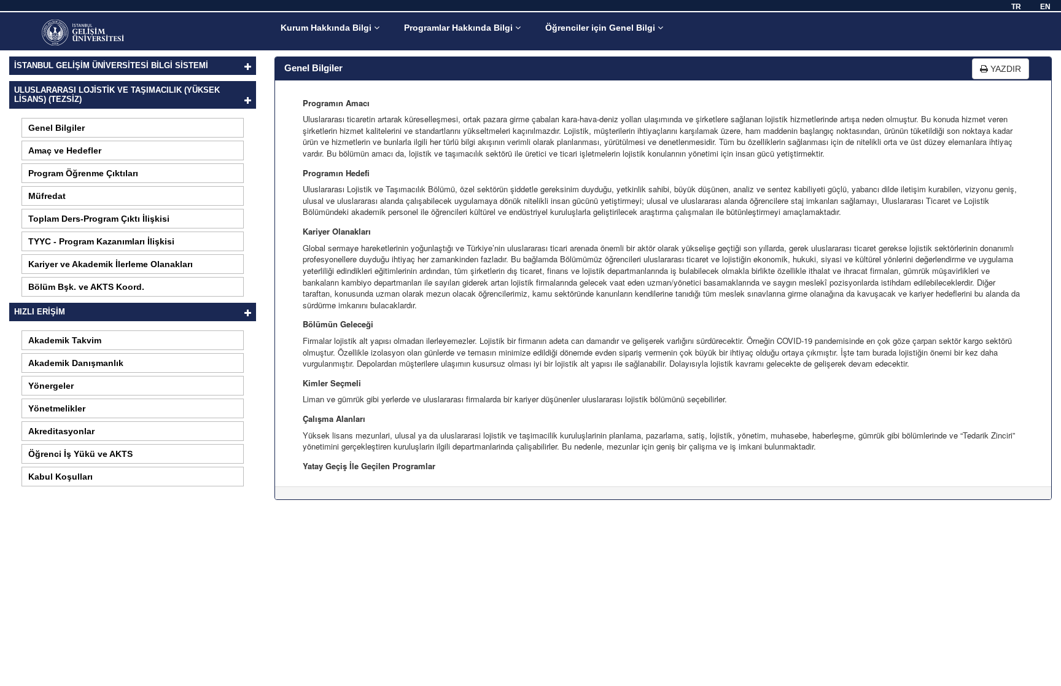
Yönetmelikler (56, 408)
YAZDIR (1004, 69)
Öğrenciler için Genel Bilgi (601, 28)
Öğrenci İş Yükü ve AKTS (80, 454)
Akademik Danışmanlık (75, 363)
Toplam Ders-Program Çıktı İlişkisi (98, 219)
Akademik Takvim (64, 340)
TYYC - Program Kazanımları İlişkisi (101, 241)
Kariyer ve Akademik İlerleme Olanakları (110, 264)
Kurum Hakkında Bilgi (327, 28)
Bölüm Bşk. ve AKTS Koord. (86, 287)
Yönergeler (51, 386)
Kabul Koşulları (60, 476)
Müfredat (47, 196)
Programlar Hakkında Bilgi (459, 28)
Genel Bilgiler (56, 128)
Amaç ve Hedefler (64, 150)
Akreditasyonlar (61, 431)
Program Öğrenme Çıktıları (83, 173)
